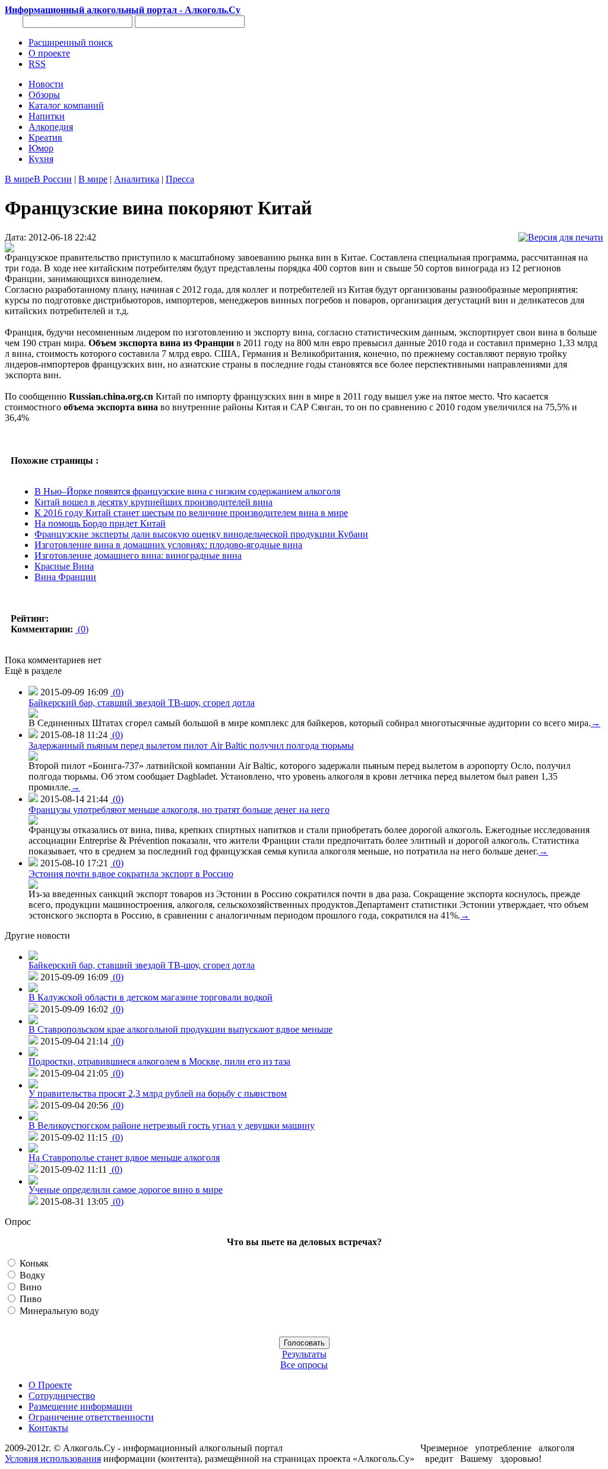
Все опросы (304, 1365)
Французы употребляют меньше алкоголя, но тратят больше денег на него (179, 810)
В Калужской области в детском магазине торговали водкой (150, 997)
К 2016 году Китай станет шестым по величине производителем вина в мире (191, 513)
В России (53, 179)
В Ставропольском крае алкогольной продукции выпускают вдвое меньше (180, 1029)
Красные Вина (64, 566)
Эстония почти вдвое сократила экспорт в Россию (130, 874)
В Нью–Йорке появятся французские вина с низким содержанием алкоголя (187, 491)
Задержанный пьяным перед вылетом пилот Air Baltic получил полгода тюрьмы (191, 745)
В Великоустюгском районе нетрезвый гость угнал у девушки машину (171, 1125)
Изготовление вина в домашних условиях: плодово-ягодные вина (168, 545)
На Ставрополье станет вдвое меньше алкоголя (124, 1158)
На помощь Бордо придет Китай (100, 523)
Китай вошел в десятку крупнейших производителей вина (153, 502)
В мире (19, 179)
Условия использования (53, 1459)
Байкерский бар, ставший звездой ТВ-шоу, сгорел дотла (141, 703)
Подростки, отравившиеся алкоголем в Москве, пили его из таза (159, 1061)
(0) (81, 629)
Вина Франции (65, 577)
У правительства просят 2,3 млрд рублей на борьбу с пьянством (157, 1093)
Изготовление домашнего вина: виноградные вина (138, 555)
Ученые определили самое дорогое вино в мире (125, 1190)
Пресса (180, 179)
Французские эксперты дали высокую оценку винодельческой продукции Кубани (201, 534)
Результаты (304, 1354)
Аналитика (136, 179)
